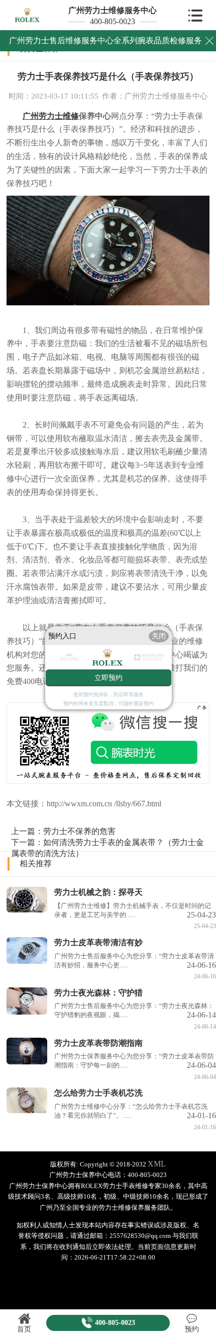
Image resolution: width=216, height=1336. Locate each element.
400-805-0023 (112, 21)
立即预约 (108, 678)
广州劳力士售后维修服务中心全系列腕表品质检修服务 (105, 40)
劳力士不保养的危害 (79, 831)
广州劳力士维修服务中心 (112, 10)
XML (157, 1163)
